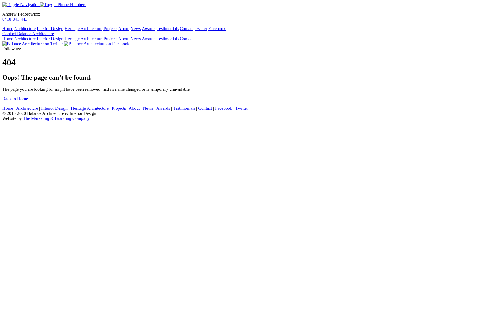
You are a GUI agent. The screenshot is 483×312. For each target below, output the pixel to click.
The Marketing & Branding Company (56, 118)
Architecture (25, 28)
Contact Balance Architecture (28, 33)
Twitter (201, 28)
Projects (110, 28)
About (123, 28)
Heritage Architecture (83, 28)
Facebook (217, 28)
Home (7, 28)
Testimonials (168, 28)
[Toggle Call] (63, 4)
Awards (148, 28)
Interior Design (50, 28)
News (136, 28)
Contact (186, 28)
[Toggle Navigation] (21, 4)
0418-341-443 (14, 19)
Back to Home (15, 98)
